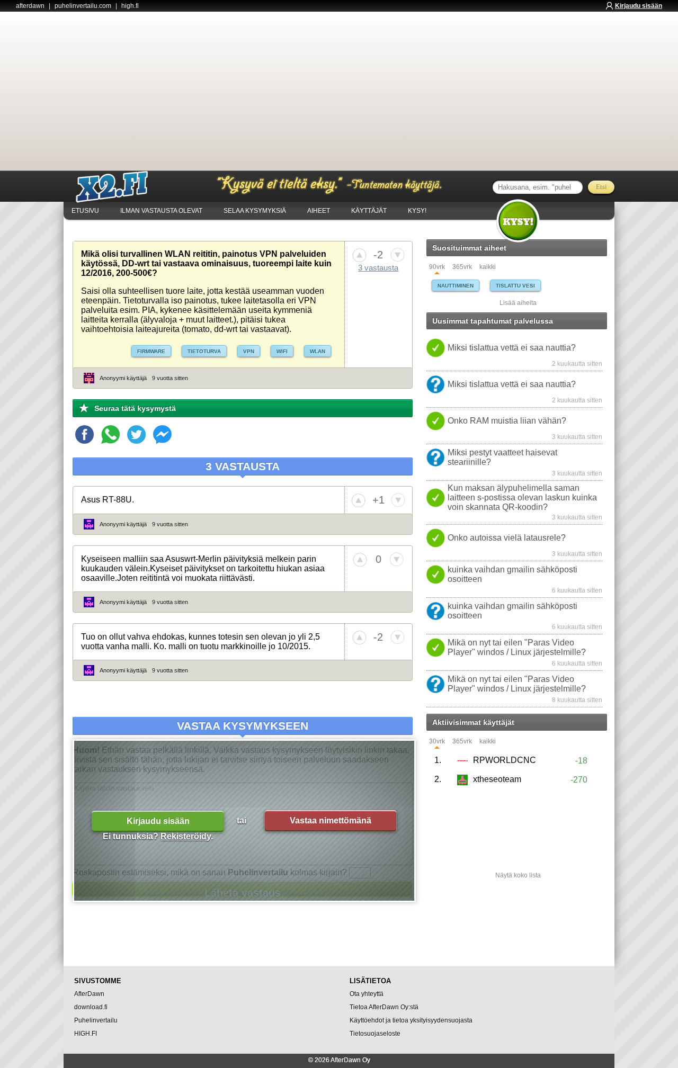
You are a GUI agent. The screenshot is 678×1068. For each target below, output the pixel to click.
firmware (151, 351)
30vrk (437, 741)
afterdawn (30, 6)
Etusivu (85, 210)
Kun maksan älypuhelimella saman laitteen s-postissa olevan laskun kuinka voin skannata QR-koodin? (522, 497)
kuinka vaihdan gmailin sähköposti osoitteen (512, 574)
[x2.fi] (118, 187)
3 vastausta (378, 267)
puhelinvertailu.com (83, 6)
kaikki (487, 267)
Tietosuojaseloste (375, 1033)
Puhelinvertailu (96, 1020)
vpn (248, 351)
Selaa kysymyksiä (255, 210)
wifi (282, 351)
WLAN (317, 351)
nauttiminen (456, 286)
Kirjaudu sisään (638, 6)
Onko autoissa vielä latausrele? (507, 537)
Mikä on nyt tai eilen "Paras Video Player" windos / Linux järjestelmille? (517, 647)
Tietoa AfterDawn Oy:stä (384, 1007)
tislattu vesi (515, 286)
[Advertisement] (339, 91)
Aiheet (318, 210)
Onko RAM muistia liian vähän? (507, 420)
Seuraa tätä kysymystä (135, 408)
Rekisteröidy (185, 836)
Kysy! (417, 210)
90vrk (437, 267)
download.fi (91, 1007)
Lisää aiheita (518, 303)
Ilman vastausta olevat (161, 210)
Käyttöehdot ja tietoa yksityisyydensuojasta (411, 1020)
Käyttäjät (369, 210)
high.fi (130, 6)
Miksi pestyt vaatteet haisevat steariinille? (502, 457)
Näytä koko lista (518, 875)
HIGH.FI (85, 1033)
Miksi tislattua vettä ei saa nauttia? (512, 347)
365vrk (462, 267)
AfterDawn (89, 994)
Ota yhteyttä (366, 994)
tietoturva (204, 351)
